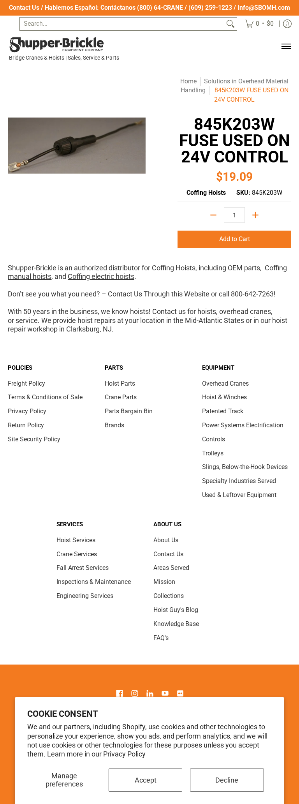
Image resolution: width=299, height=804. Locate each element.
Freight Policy (26, 383)
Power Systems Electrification (242, 425)
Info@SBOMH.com (263, 7)
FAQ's (161, 638)
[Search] (230, 24)
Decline (226, 780)
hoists (206, 311)
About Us (165, 540)
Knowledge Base (176, 624)
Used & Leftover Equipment (239, 495)
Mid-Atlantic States (214, 320)
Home (188, 81)
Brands (114, 425)
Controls (213, 439)
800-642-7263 (252, 294)
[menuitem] (259, 24)
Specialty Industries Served (239, 481)
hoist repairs (96, 320)
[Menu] (286, 46)
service (27, 320)
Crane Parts (121, 397)
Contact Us (24, 7)
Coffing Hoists (206, 192)
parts (251, 268)
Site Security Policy (34, 439)
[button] (119, 694)
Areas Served (171, 567)
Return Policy (26, 425)
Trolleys (212, 453)
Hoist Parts (120, 383)
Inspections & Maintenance (93, 581)
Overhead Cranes (225, 383)
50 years (36, 311)
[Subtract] (213, 215)
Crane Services (76, 554)
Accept (146, 780)
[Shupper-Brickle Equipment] (67, 44)
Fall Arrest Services (82, 567)
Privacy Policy (124, 754)
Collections (168, 595)
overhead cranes (245, 311)
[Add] (255, 215)
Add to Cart (234, 239)
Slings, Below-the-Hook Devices (245, 467)
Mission (164, 581)
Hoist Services (75, 540)
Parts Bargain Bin (129, 411)
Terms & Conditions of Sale (45, 397)
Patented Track (222, 411)
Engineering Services (84, 595)
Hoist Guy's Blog (175, 610)
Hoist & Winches (224, 397)
